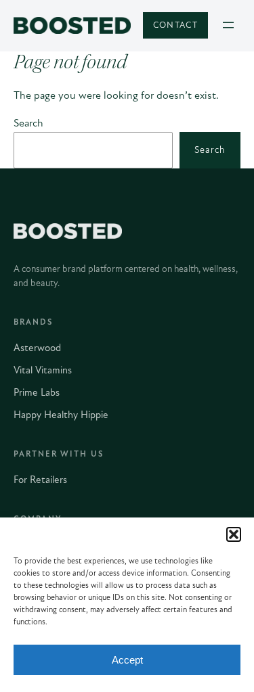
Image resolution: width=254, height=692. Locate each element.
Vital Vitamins (43, 370)
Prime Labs (37, 392)
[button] (233, 534)
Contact (175, 25)
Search (28, 122)
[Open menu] (228, 25)
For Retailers (40, 480)
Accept (127, 660)
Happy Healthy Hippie (61, 415)
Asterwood (37, 348)
